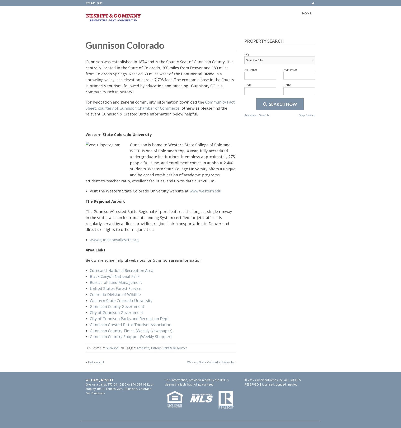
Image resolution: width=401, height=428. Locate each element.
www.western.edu (205, 190)
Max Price (290, 70)
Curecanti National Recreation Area (121, 270)
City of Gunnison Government (116, 312)
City (246, 54)
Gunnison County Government (117, 306)
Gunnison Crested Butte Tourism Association (130, 324)
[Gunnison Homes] (113, 17)
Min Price (250, 70)
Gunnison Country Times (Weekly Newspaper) (131, 330)
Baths (287, 85)
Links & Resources (174, 348)
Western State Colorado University (121, 300)
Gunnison (112, 348)
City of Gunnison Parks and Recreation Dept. (130, 318)
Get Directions (95, 393)
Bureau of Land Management (116, 282)
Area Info (143, 348)
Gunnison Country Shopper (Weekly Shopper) (130, 336)
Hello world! (96, 362)
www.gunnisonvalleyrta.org (114, 239)
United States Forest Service (115, 288)
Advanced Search (256, 115)
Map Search (307, 115)
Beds (247, 85)
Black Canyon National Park (114, 276)
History (156, 348)
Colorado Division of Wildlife (115, 294)
